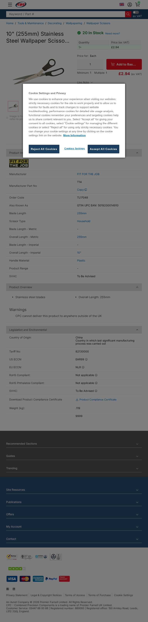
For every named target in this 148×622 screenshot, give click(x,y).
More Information (74, 135)
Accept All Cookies (103, 149)
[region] (74, 121)
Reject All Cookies (44, 149)
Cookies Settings (74, 148)
